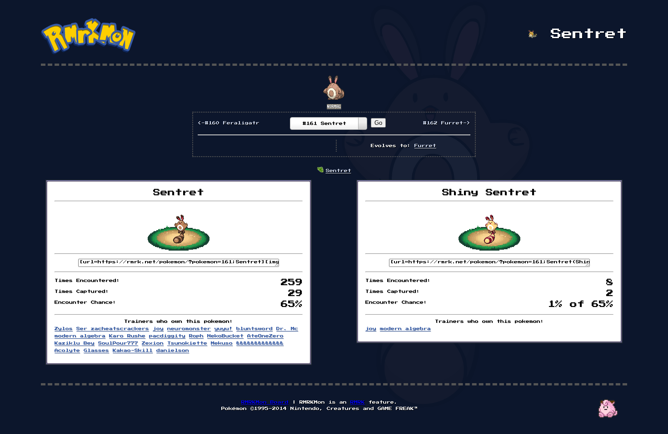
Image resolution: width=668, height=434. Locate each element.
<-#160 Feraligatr (228, 123)
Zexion (153, 343)
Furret (425, 146)
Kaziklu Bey (75, 343)
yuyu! (223, 328)
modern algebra (80, 336)
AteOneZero (265, 336)
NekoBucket (225, 336)
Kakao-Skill (133, 350)
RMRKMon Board (265, 402)
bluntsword (254, 328)
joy (158, 328)
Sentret (338, 171)
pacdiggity (167, 336)
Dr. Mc (287, 328)
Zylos (64, 328)
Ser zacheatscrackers (112, 328)
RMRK (357, 402)
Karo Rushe (127, 336)
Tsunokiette (187, 343)
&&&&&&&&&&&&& (260, 343)
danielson (172, 350)
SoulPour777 (118, 343)
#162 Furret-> (446, 123)
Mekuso (222, 343)
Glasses (96, 350)
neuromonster (189, 328)
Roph (196, 336)
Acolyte (67, 350)
